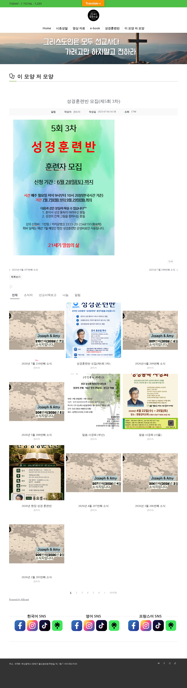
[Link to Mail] (158, 663)
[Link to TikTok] (175, 663)
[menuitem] (176, 3)
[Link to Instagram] (169, 663)
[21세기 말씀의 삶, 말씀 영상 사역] (93, 15)
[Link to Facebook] (164, 663)
